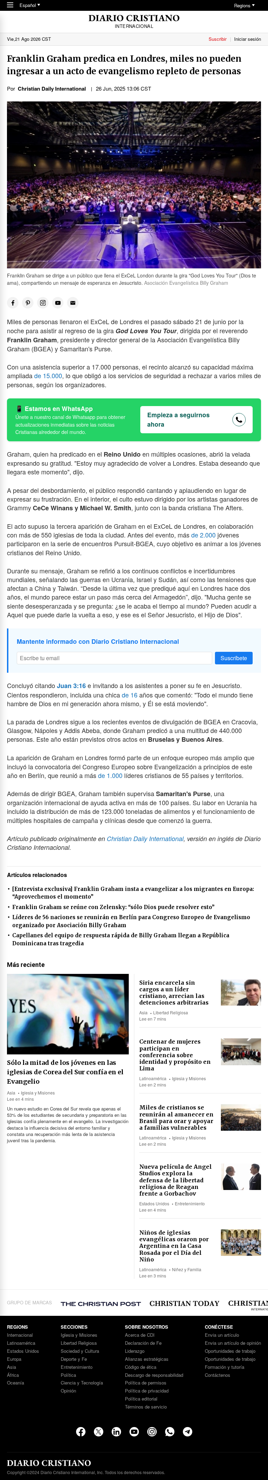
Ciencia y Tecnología (82, 1383)
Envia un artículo (222, 1335)
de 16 (129, 694)
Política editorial (141, 1399)
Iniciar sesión (247, 39)
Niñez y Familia (186, 1269)
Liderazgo (134, 1351)
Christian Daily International (145, 838)
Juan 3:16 (71, 685)
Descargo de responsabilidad (154, 1375)
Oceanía (15, 1383)
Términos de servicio (146, 1407)
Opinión (68, 1391)
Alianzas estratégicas (147, 1359)
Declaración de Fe (143, 1343)
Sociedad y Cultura (80, 1351)
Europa (14, 1359)
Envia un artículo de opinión (233, 1343)
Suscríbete (234, 658)
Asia (11, 1093)
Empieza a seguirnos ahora (178, 419)
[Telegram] (187, 1431)
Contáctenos (217, 1375)
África (13, 1375)
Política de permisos (145, 1383)
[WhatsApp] (169, 1431)
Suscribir (217, 39)
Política (68, 1375)
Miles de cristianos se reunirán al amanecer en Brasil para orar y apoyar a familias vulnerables (176, 1117)
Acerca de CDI (140, 1335)
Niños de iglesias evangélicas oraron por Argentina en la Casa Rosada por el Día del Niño (174, 1246)
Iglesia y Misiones (38, 1093)
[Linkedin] (116, 1431)
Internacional (20, 1335)
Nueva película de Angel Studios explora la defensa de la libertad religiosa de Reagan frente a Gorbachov (175, 1180)
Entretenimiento (190, 1203)
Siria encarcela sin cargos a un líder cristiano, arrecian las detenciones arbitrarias (174, 992)
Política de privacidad (147, 1391)
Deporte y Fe (74, 1359)
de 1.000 (110, 775)
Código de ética (140, 1367)
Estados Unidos (154, 1203)
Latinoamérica (152, 1078)
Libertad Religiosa (170, 1012)
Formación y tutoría (224, 1367)
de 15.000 (48, 375)
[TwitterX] (98, 1431)
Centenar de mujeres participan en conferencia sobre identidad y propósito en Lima (175, 1055)
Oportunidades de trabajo (230, 1351)
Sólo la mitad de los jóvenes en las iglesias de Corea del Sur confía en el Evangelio (65, 1072)
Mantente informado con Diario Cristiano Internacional (98, 641)
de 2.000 (203, 534)
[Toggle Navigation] (10, 5)
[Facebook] (80, 1431)
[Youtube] (134, 1431)
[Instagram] (152, 1431)
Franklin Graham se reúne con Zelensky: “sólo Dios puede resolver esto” (113, 907)
